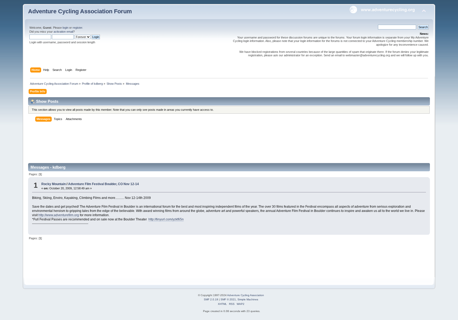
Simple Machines (247, 299)
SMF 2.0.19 (211, 299)
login (65, 27)
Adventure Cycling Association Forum (80, 11)
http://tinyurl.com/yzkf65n (166, 219)
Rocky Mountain (53, 184)
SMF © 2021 (228, 299)
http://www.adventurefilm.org (58, 215)
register (77, 27)
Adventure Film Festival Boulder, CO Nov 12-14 (103, 184)
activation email (63, 31)
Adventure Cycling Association (245, 295)
